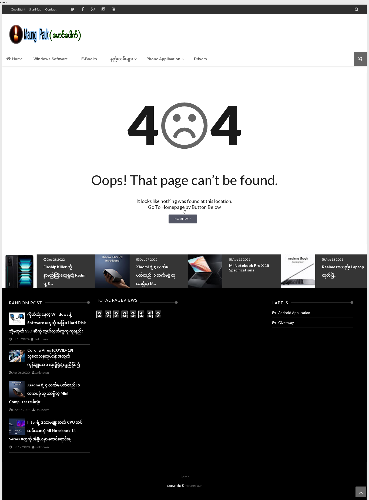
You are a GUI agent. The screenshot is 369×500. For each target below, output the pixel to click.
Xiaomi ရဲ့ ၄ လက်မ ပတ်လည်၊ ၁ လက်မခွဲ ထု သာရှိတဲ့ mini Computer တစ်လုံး (44, 393)
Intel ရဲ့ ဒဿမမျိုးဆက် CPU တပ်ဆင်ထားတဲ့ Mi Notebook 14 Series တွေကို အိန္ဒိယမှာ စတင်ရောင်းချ (45, 430)
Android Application (294, 313)
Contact (50, 9)
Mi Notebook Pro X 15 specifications (156, 267)
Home (17, 59)
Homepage (183, 218)
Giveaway (286, 323)
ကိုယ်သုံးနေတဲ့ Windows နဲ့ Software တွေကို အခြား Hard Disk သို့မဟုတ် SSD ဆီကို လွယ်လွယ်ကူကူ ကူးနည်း (47, 322)
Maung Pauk (193, 486)
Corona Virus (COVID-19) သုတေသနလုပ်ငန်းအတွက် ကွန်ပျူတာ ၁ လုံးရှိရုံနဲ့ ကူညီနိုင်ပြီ (53, 357)
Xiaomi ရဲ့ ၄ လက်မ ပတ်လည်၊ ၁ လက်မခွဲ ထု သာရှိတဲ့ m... (63, 275)
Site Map (35, 9)
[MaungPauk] (47, 33)
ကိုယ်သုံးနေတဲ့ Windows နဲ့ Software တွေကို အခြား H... (344, 274)
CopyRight (18, 9)
